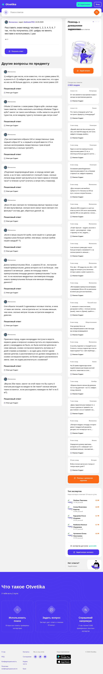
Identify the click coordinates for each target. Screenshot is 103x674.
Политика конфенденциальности (9, 667)
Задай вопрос (85, 4)
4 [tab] (98, 21)
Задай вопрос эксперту (84, 552)
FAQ (3, 657)
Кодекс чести (25, 663)
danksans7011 (29, 22)
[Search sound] (6, 12)
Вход (98, 4)
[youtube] (45, 657)
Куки (24, 669)
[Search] (96, 12)
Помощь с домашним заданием (84, 479)
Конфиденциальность (9, 661)
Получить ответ (17, 51)
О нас (4, 652)
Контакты (26, 652)
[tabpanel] (83, 47)
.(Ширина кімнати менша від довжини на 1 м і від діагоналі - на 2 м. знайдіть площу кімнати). (83, 387)
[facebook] (35, 657)
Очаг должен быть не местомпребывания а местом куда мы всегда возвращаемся (82, 328)
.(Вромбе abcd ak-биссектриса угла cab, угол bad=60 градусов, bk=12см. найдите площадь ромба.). (83, 131)
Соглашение (27, 657)
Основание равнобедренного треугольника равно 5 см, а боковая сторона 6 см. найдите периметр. (82, 171)
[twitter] (40, 657)
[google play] (64, 658)
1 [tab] (93, 21)
